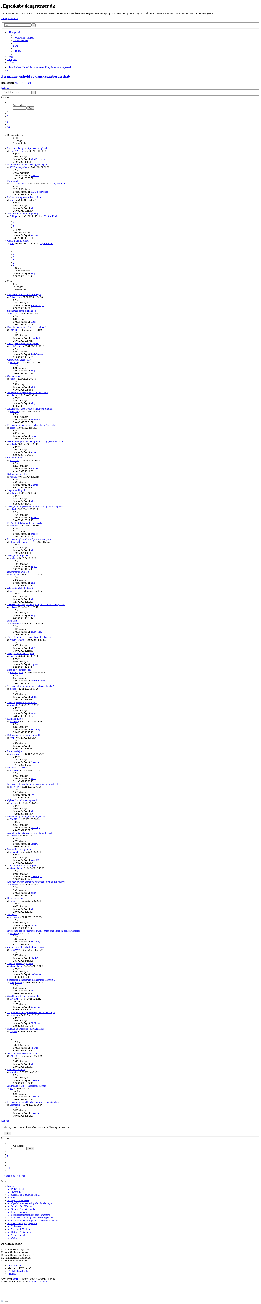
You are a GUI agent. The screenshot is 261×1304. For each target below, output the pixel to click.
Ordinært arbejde (15, 457)
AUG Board (25, 83)
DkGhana (35, 1023)
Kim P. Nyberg (17, 151)
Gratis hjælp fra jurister (18, 240)
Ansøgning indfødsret (17, 555)
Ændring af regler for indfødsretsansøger (26, 1086)
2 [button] (7, 113)
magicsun (35, 235)
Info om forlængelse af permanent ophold (27, 148)
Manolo (13, 476)
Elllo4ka (14, 362)
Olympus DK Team (38, 1281)
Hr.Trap (34, 1047)
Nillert (13, 607)
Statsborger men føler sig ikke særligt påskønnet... (31, 979)
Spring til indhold (9, 18)
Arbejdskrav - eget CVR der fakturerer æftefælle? (31, 408)
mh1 (12, 200)
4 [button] (7, 119)
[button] (8, 102)
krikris (34, 175)
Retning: (53, 1127)
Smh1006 (14, 770)
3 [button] (7, 116)
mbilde (13, 689)
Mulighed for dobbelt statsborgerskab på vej (28, 164)
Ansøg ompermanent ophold (20, 653)
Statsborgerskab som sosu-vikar (22, 702)
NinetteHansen (17, 640)
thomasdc (14, 411)
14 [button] (8, 127)
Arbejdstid (12, 914)
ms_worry (14, 574)
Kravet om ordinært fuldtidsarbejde (24, 294)
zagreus (13, 656)
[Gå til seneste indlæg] (46, 159)
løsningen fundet (15, 718)
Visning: (8, 1127)
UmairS (13, 835)
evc (32, 746)
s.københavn (16, 868)
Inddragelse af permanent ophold (23, 343)
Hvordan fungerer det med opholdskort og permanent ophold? (36, 441)
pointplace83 (16, 982)
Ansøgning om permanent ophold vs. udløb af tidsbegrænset (36, 506)
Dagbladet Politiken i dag (19, 669)
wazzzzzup (15, 460)
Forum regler (13, 181)
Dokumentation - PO (17, 474)
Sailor (12, 395)
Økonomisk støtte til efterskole (21, 311)
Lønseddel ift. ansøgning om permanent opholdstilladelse (34, 784)
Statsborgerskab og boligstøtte (21, 865)
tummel (13, 705)
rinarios (13, 525)
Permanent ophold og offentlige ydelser (26, 816)
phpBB (16, 1279)
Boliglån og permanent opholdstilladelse (26, 1028)
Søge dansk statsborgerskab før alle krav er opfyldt (31, 1012)
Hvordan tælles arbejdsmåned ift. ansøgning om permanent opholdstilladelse (43, 931)
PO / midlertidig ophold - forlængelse (25, 523)
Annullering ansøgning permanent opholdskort (29, 833)
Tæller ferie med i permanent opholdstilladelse (29, 637)
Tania (12, 427)
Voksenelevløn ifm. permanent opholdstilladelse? (30, 686)
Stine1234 (14, 1056)
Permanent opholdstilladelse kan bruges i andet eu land (33, 1102)
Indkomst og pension (17, 767)
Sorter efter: (31, 1127)
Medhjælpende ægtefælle (19, 849)
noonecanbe (15, 623)
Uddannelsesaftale (16, 1069)
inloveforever (16, 754)
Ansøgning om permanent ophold (23, 1053)
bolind (13, 444)
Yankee (13, 558)
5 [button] (7, 121)
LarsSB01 (14, 330)
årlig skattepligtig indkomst (20, 588)
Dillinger (14, 216)
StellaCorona (16, 346)
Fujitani (13, 1031)
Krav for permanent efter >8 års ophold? (26, 327)
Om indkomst (13, 376)
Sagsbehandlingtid (16, 490)
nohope (13, 493)
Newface (14, 1015)
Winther (34, 468)
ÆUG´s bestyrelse (18, 167)
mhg (33, 273)
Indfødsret (12, 621)
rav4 (12, 737)
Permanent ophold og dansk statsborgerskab (35, 76)
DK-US (13, 819)
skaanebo (35, 762)
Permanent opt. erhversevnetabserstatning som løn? (31, 425)
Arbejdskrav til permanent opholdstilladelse (27, 392)
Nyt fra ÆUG (59, 183)
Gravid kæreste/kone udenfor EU (23, 996)
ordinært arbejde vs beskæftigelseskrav (25, 947)
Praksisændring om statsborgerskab (24, 197)
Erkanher (14, 901)
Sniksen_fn (15, 297)
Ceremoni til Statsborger (18, 359)
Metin (12, 313)
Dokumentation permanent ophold (23, 735)
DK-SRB (14, 998)
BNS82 (34, 925)
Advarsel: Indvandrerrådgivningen (23, 213)
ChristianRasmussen (19, 542)
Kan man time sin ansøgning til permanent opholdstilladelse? (36, 882)
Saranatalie (36, 1007)
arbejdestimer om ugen (18, 572)
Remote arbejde (14, 751)
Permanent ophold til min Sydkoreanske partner (30, 539)
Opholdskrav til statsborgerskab (22, 800)
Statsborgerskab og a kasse (20, 963)
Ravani (13, 803)
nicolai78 (14, 852)
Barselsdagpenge (15, 898)
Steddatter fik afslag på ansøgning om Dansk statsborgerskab (36, 604)
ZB (16, 83)
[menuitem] (23, 37)
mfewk (13, 1072)
